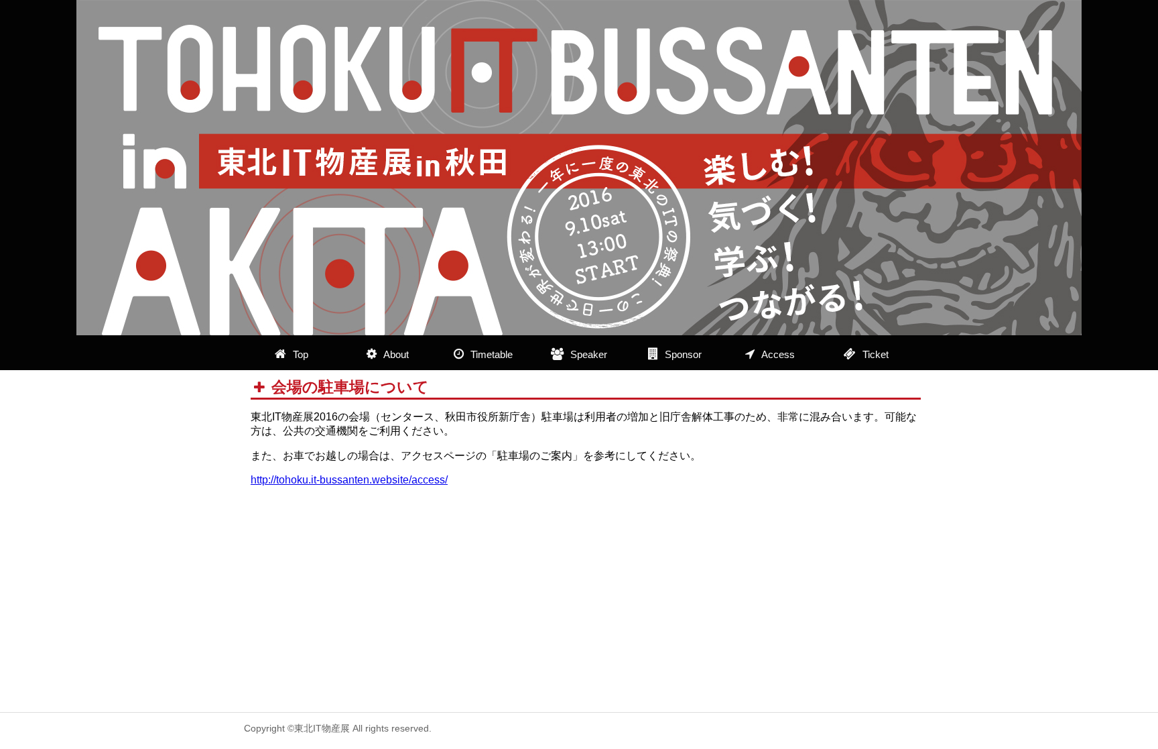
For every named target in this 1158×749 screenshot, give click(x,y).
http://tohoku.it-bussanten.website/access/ (349, 479)
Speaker (588, 354)
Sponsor (683, 354)
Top (300, 354)
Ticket (875, 354)
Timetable (491, 354)
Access (778, 354)
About (396, 354)
